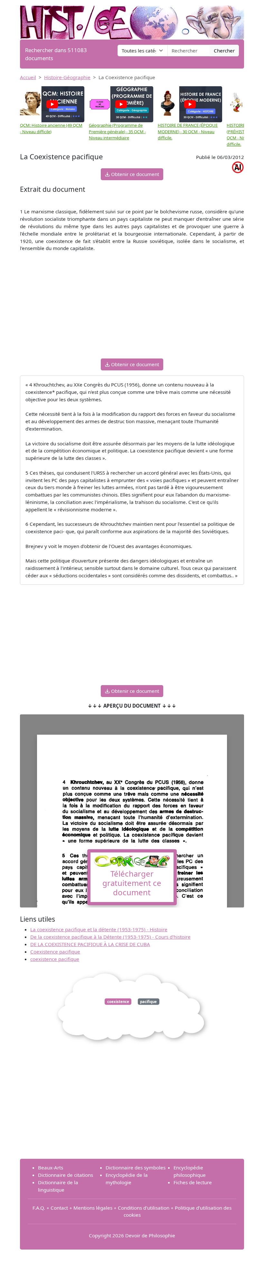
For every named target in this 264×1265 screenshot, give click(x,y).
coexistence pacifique (54, 959)
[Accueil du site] (132, 19)
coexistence (118, 1001)
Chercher (224, 50)
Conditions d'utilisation (143, 1208)
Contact (59, 1208)
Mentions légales (92, 1208)
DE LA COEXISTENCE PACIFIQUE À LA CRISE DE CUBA (90, 944)
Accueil (28, 77)
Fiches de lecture (193, 1182)
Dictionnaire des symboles (135, 1167)
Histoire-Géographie (67, 77)
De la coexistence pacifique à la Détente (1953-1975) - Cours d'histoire (110, 937)
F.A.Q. (39, 1208)
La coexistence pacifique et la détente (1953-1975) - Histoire (98, 929)
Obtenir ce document (134, 174)
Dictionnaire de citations (65, 1175)
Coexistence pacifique (55, 951)
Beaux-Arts (50, 1167)
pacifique (148, 1001)
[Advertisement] (132, 308)
